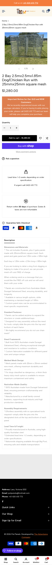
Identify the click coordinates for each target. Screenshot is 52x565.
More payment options (26, 152)
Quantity (6, 122)
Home (4, 21)
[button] (40, 138)
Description (9, 240)
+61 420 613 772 (30, 3)
